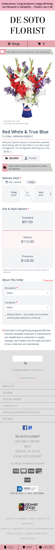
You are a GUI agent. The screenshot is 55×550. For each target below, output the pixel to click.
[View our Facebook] (25, 429)
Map (28, 547)
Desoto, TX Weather (12, 528)
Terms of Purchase (36, 533)
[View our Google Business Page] (30, 429)
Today (31, 182)
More (6, 151)
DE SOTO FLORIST (27, 25)
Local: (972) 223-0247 (27, 456)
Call (10, 547)
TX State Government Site (40, 528)
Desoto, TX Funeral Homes (20, 518)
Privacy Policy (15, 533)
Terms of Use (27, 538)
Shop (16, 43)
